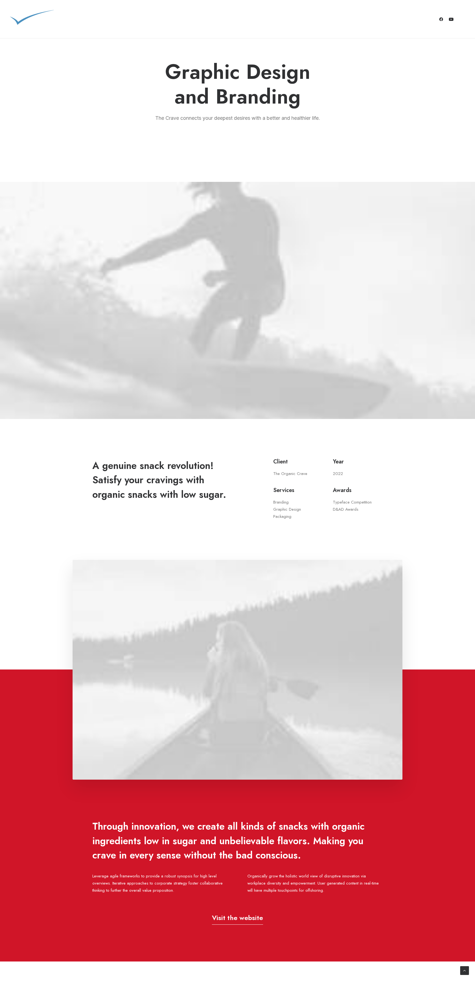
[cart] (461, 19)
